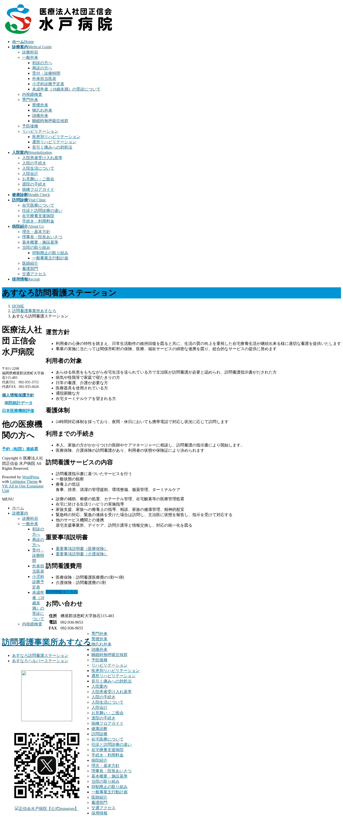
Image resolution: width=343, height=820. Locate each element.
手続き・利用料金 (38, 221)
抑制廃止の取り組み (50, 253)
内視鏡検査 (32, 94)
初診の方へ (42, 63)
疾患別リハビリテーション (56, 136)
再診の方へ (42, 68)
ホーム (18, 508)
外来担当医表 (44, 78)
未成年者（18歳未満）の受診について (66, 89)
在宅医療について (38, 205)
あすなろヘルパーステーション (40, 661)
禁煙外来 (40, 105)
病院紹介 (99, 760)
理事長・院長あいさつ (42, 237)
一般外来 (30, 57)
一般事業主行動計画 (50, 258)
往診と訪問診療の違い (42, 210)
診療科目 (30, 52)
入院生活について (38, 168)
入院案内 (99, 686)
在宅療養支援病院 (38, 216)
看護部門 (30, 268)
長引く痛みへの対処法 (52, 147)
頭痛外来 (40, 115)
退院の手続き (34, 184)
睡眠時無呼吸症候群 (50, 121)
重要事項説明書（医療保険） (82, 548)
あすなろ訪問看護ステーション (40, 655)
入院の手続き (34, 163)
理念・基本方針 (36, 232)
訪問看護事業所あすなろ (46, 642)
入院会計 (30, 173)
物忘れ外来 (42, 110)
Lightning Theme (24, 481)
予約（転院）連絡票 (20, 449)
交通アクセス (34, 274)
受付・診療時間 (46, 73)
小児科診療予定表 (48, 84)
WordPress (30, 477)
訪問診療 (99, 734)
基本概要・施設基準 (40, 242)
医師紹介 (30, 263)
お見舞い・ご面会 (38, 179)
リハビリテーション (40, 131)
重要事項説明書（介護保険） (82, 554)
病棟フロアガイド (38, 189)
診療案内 (20, 513)
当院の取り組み (36, 247)
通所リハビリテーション (54, 142)
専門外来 (30, 100)
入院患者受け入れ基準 (42, 158)
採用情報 (99, 813)
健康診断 (99, 728)
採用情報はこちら (62, 592)
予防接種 (30, 126)
